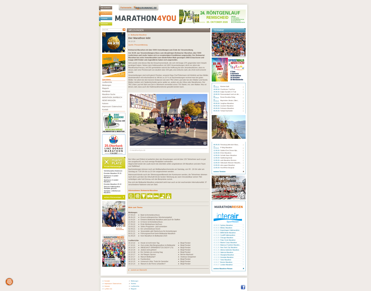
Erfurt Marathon (225, 153)
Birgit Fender (185, 243)
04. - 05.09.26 (216, 97)
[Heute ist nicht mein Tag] (139, 243)
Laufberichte (106, 13)
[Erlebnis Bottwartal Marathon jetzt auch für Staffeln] (139, 219)
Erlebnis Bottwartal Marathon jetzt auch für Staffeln (160, 220)
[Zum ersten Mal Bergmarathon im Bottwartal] (139, 245)
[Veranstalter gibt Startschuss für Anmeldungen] (139, 231)
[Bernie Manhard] (179, 254)
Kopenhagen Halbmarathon (229, 230)
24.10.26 (216, 240)
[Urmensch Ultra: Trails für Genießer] (139, 261)
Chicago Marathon (226, 237)
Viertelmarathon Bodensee (113, 171)
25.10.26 (216, 242)
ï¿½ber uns (108, 289)
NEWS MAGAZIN (109, 100)
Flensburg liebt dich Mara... (229, 145)
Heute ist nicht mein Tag (150, 243)
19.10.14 (131, 264)
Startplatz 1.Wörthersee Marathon (112, 191)
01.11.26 (216, 247)
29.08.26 (216, 89)
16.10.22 (131, 243)
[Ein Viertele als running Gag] (139, 252)
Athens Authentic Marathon (229, 250)
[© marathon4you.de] (168, 145)
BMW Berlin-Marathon (228, 233)
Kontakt (105, 110)
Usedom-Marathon (226, 106)
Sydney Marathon (226, 225)
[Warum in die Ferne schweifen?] (139, 264)
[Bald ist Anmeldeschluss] (139, 215)
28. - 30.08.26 (216, 86)
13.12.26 (216, 257)
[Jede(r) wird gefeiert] (139, 250)
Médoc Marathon (226, 228)
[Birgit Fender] (179, 243)
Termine (104, 18)
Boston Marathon (226, 262)
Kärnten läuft (224, 86)
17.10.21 (131, 245)
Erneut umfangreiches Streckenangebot (156, 217)
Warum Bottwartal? (148, 257)
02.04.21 (131, 231)
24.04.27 (216, 265)
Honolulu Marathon (226, 257)
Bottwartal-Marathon (139, 35)
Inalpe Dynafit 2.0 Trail (228, 92)
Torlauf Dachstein (226, 111)
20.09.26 (216, 230)
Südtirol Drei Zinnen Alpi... (229, 150)
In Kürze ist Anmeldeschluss (152, 222)
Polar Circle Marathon (227, 240)
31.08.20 (131, 236)
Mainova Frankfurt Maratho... (230, 245)
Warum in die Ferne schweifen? (153, 264)
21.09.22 (131, 222)
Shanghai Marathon (227, 255)
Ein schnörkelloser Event (150, 229)
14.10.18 (131, 252)
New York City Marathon (228, 247)
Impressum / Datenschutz (112, 107)
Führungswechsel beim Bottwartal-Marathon (158, 234)
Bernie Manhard (186, 255)
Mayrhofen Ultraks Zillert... (229, 100)
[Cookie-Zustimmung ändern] (9, 281)
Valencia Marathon (226, 252)
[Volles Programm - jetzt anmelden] (139, 226)
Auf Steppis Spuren (148, 255)
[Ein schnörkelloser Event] (139, 229)
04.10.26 (216, 235)
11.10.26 (216, 237)
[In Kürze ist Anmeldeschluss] (139, 222)
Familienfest (145, 259)
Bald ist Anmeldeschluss (150, 215)
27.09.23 (131, 215)
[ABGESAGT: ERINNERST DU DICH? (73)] (139, 247)
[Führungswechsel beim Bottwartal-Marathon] (139, 233)
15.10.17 (131, 255)
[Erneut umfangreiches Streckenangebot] (139, 217)
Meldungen (105, 8)
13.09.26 (216, 160)
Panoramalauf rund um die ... (230, 94)
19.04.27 (216, 262)
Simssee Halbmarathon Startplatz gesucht (112, 187)
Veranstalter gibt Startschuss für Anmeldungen (159, 231)
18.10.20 (131, 248)
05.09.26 (216, 103)
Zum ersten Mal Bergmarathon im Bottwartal (158, 245)
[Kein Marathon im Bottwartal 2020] (139, 236)
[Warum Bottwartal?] (139, 257)
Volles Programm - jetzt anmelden (154, 227)
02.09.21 (131, 229)
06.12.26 (216, 252)
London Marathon (226, 265)
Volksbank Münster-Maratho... (230, 163)
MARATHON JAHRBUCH (112, 97)
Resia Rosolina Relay (227, 97)
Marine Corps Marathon (228, 242)
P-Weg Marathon (226, 147)
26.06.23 (131, 217)
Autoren (105, 104)
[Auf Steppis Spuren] (139, 254)
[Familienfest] (139, 259)
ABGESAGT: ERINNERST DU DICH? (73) (157, 248)
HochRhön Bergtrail (227, 168)
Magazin (104, 24)
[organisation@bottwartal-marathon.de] (137, 196)
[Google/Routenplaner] (169, 196)
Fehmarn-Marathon (227, 108)
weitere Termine (219, 171)
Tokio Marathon (225, 260)
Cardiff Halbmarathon (227, 235)
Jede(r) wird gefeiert (148, 250)
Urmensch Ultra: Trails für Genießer (154, 261)
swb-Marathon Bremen (228, 160)
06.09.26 (216, 145)
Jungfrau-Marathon (227, 103)
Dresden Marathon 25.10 (112, 173)
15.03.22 (131, 227)
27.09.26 (216, 233)
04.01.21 (131, 234)
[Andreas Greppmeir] (179, 257)
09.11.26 (216, 250)
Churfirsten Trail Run (227, 89)
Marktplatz (106, 91)
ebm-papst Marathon (227, 165)
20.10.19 (131, 250)
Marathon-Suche (108, 94)
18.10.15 (131, 261)
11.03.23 (131, 220)
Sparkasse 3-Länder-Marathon (111, 176)
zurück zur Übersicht (139, 270)
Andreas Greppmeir (188, 257)
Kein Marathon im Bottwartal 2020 (154, 236)
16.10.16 (131, 259)
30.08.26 (216, 225)
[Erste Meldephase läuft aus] (139, 224)
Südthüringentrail (226, 158)
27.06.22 (131, 224)
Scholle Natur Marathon (228, 155)
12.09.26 (216, 150)
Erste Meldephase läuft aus (151, 224)
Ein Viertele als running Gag (152, 252)
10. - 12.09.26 (216, 147)
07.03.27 (216, 260)
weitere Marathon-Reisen (222, 268)
